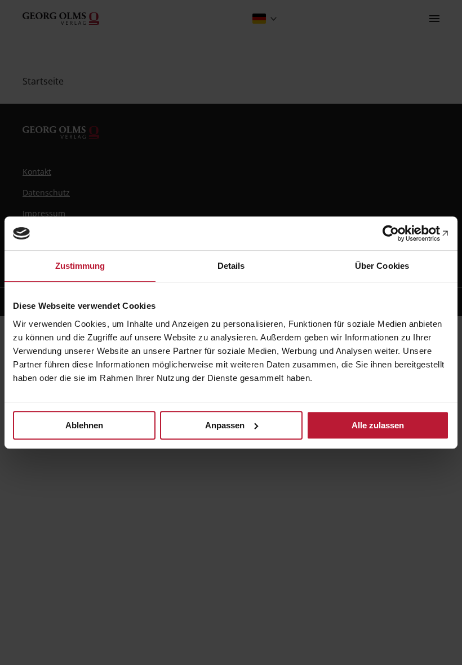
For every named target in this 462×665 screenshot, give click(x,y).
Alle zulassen (378, 425)
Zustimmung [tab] (80, 266)
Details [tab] (231, 266)
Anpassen (225, 425)
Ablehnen (84, 425)
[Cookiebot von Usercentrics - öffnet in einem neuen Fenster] (399, 233)
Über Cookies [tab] (382, 266)
